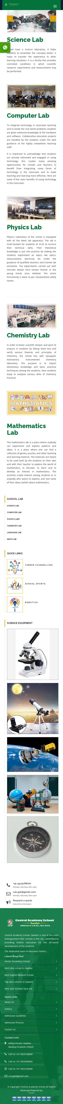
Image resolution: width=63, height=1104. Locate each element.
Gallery (8, 1008)
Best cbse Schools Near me (18, 988)
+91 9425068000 (24, 1061)
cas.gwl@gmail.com (18, 1076)
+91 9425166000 (24, 1068)
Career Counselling (39, 565)
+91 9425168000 (22, 883)
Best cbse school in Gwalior (19, 968)
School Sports (35, 584)
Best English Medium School (19, 975)
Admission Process (14, 1022)
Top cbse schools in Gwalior (19, 981)
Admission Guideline (15, 1015)
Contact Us (10, 1029)
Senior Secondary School (17, 961)
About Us (9, 1002)
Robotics (31, 602)
